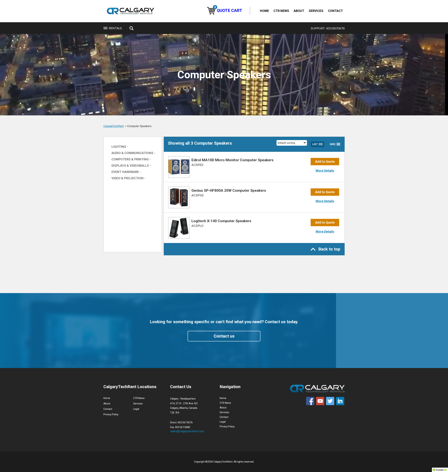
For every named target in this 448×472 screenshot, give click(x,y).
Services (316, 11)
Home (264, 11)
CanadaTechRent (113, 126)
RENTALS (115, 28)
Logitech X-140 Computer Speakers (221, 221)
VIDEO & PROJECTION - (128, 178)
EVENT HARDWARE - (126, 172)
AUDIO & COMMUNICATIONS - (133, 153)
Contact (335, 11)
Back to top (329, 249)
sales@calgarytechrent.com (187, 431)
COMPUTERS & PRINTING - (131, 159)
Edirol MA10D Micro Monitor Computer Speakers (232, 160)
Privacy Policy (110, 414)
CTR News (281, 11)
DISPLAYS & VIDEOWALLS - (131, 165)
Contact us (224, 336)
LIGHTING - (119, 146)
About (299, 11)
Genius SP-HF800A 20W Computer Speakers (228, 190)
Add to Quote (325, 161)
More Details (325, 170)
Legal (136, 409)
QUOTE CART (228, 10)
